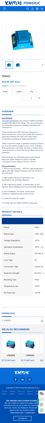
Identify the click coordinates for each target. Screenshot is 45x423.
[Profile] (32, 8)
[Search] (27, 8)
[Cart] (42, 8)
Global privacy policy (17, 412)
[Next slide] (42, 65)
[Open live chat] (41, 394)
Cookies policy (30, 412)
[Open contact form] (41, 405)
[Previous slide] (3, 65)
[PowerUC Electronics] (22, 3)
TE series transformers (10, 121)
